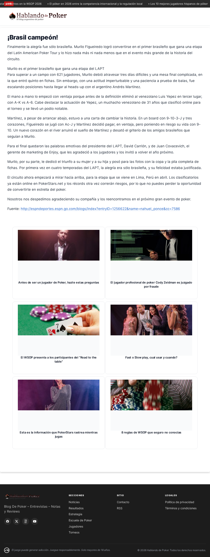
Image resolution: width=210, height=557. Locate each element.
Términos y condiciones (180, 508)
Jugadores (76, 526)
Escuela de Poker (80, 520)
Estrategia (75, 514)
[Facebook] (7, 521)
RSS (119, 508)
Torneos (74, 532)
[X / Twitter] (16, 521)
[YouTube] (34, 521)
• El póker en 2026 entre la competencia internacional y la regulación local (88, 3)
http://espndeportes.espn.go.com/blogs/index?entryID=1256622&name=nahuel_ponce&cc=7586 (100, 209)
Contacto (123, 502)
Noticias (74, 502)
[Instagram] (25, 521)
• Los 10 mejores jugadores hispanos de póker (172, 3)
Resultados (76, 508)
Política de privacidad (179, 502)
